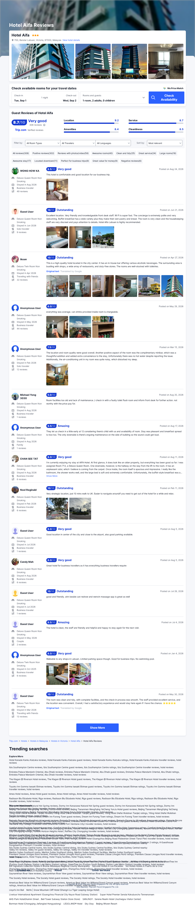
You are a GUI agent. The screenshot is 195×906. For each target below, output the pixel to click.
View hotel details (71, 40)
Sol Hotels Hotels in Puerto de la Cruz (144, 866)
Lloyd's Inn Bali (16, 890)
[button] (169, 5)
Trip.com (13, 741)
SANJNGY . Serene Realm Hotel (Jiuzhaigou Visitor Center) (112, 899)
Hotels (24, 741)
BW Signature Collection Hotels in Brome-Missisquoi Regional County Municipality (49, 866)
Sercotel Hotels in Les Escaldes (107, 866)
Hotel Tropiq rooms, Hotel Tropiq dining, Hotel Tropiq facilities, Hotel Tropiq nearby (50, 857)
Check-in (18, 95)
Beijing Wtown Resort (106, 903)
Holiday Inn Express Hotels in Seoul (148, 861)
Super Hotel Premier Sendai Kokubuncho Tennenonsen (127, 894)
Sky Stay (89, 903)
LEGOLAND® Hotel (73, 903)
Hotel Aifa (75, 741)
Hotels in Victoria (59, 741)
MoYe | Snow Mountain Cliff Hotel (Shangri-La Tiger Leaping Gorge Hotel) (62, 890)
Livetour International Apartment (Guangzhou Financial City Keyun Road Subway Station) (53, 894)
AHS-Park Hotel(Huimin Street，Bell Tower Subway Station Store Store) (44, 899)
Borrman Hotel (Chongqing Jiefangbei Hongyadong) (35, 903)
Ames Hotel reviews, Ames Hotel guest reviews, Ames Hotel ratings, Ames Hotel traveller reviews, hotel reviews (64, 794)
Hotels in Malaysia (39, 741)
